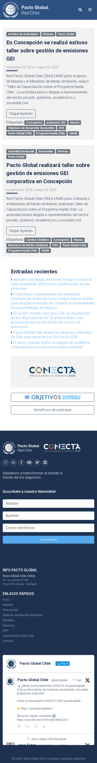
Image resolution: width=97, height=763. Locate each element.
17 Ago (77, 680)
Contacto (8, 641)
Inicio (6, 599)
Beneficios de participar (53, 410)
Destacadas (45, 151)
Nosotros (8, 604)
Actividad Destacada (21, 151)
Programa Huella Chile (50, 133)
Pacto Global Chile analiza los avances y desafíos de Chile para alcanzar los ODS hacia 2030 (51, 334)
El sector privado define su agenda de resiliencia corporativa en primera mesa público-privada (50, 344)
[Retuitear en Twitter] (28, 738)
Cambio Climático (37, 239)
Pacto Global (66, 34)
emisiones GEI (56, 122)
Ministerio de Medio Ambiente (28, 245)
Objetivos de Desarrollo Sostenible (31, 128)
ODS (61, 128)
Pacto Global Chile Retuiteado (49, 739)
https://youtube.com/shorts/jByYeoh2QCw (42, 719)
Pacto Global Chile (20, 133)
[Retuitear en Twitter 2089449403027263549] (28, 727)
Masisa (74, 122)
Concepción (34, 122)
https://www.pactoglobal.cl (37, 708)
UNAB (73, 133)
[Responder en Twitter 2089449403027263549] (20, 727)
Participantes (10, 610)
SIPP (5, 630)
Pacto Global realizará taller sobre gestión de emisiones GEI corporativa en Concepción (48, 173)
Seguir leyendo (21, 113)
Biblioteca (8, 620)
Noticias (48, 34)
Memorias (8, 625)
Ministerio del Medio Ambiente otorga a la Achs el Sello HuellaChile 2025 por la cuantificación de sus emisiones (51, 284)
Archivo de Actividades (23, 34)
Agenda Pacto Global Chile (18, 635)
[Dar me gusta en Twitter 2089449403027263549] (37, 727)
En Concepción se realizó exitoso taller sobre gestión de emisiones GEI (47, 50)
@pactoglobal (59, 680)
